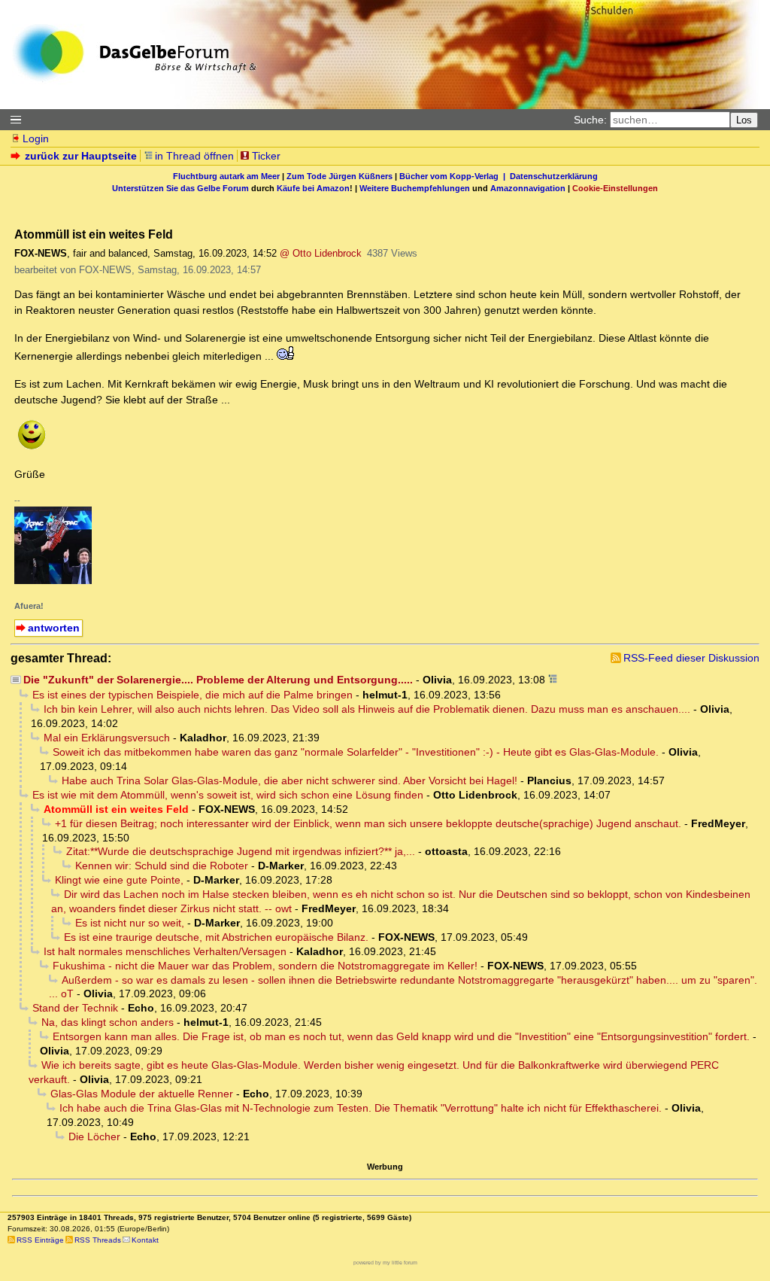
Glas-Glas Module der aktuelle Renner (141, 1094)
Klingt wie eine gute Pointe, (119, 880)
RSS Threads (97, 1240)
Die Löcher (94, 1136)
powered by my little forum (385, 1262)
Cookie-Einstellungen (615, 188)
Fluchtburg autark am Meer (226, 176)
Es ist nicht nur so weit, (129, 923)
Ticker (266, 156)
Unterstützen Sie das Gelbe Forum (180, 188)
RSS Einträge (40, 1240)
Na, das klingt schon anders (107, 1022)
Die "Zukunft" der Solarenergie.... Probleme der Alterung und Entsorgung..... (218, 680)
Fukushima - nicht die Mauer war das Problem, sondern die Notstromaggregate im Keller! (265, 966)
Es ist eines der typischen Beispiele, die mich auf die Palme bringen (192, 695)
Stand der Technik (75, 1008)
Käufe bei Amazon (313, 188)
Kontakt (145, 1240)
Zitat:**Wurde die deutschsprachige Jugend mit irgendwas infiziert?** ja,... (240, 851)
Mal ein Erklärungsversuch (107, 738)
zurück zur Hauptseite (81, 156)
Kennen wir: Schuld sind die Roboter (161, 866)
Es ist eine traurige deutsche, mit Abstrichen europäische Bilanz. (216, 937)
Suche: (590, 120)
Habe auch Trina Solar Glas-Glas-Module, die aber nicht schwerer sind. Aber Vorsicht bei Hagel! (289, 780)
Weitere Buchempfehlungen (414, 188)
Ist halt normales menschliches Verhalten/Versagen (165, 951)
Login (36, 138)
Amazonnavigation (527, 188)
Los (744, 120)
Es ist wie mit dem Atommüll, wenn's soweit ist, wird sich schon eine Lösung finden (227, 795)
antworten (54, 628)
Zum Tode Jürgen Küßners (339, 176)
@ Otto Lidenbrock (321, 253)
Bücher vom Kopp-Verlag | (454, 176)
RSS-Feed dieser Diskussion (691, 658)
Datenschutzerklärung (554, 176)
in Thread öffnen (194, 156)
